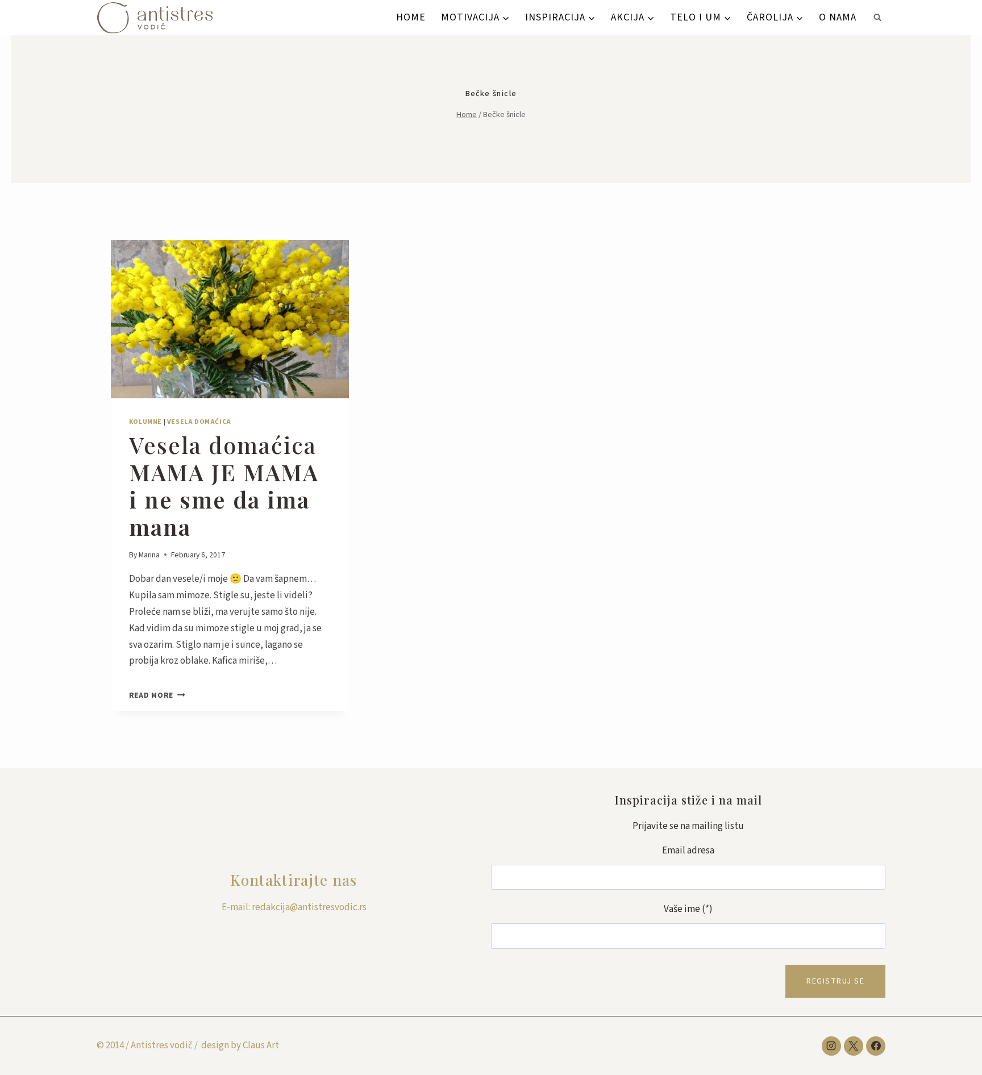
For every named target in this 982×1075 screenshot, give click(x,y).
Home (411, 17)
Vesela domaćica (199, 422)
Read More (157, 695)
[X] (853, 1046)
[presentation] (230, 319)
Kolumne (145, 422)
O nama (837, 17)
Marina (149, 554)
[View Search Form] (877, 18)
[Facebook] (875, 1046)
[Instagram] (831, 1046)
